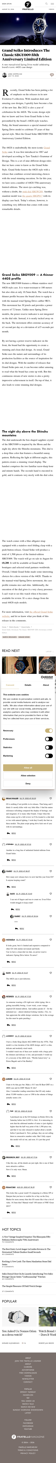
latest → (50, 652)
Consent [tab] (10, 685)
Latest (28, 1413)
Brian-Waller (12, 798)
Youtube (28, 1429)
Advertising (28, 1370)
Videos (28, 1376)
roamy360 (10, 1187)
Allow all (28, 768)
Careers (28, 1367)
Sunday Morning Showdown (28, 1410)
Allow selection (28, 775)
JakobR (9, 1079)
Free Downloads (28, 1373)
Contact (28, 1382)
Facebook (28, 1423)
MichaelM (10, 939)
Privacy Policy (28, 1453)
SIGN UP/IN (6, 4)
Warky (9, 871)
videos (51, 9)
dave (12, 893)
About (28, 1364)
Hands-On (28, 1395)
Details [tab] (28, 685)
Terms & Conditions (28, 1450)
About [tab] (46, 685)
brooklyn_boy (13, 1157)
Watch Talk (28, 1404)
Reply (14, 833)
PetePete (10, 996)
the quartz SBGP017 (32, 195)
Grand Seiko (24, 637)
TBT (28, 1398)
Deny (28, 783)
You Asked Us (28, 1401)
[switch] (49, 739)
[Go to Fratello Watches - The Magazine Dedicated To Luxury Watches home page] (28, 2)
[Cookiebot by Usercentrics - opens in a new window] (41, 677)
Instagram (28, 1426)
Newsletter (28, 1379)
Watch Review (28, 1407)
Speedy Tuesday (28, 1392)
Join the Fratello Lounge (28, 1361)
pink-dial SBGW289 (33, 191)
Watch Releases (10, 637)
